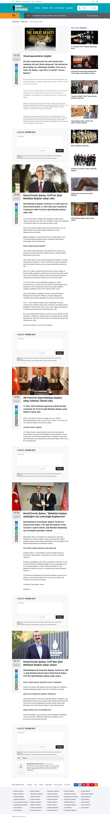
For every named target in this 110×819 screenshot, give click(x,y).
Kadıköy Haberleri (52, 802)
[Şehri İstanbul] (20, 8)
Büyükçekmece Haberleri (71, 796)
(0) (34, 772)
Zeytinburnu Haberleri (70, 810)
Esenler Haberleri (35, 799)
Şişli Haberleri (85, 807)
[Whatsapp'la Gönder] (16, 74)
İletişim (41, 785)
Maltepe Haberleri (36, 805)
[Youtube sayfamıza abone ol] (84, 784)
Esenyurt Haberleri (52, 799)
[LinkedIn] (16, 71)
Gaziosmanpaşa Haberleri (21, 802)
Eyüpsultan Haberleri (70, 799)
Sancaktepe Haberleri (70, 805)
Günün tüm (92, 15)
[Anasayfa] (13, 1)
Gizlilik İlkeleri (48, 785)
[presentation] (18, 16)
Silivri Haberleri (18, 807)
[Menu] (79, 8)
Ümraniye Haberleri (36, 810)
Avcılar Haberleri (85, 791)
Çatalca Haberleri (86, 796)
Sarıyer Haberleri (86, 805)
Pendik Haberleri (52, 805)
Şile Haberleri (68, 807)
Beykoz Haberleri (35, 796)
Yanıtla (29, 772)
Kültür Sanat (60, 8)
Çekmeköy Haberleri (19, 799)
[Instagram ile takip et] (88, 784)
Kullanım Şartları (58, 785)
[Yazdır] (16, 80)
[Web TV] (93, 1)
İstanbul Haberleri (19, 791)
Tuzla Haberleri (18, 810)
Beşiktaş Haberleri (19, 796)
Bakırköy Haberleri (52, 794)
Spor (51, 8)
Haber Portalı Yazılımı (20, 816)
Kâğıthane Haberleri (69, 802)
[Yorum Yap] (16, 83)
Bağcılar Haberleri (19, 794)
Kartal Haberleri (85, 802)
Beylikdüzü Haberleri (53, 796)
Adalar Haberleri (35, 791)
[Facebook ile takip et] (76, 784)
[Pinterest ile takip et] (92, 784)
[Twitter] (16, 68)
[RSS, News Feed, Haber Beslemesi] (96, 784)
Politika (45, 8)
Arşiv (33, 1)
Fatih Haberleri (85, 799)
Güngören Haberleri (36, 802)
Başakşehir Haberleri (70, 794)
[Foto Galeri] (97, 1)
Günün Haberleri (26, 1)
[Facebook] (16, 65)
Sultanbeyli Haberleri (36, 807)
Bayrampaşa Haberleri (87, 794)
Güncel (37, 8)
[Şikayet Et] (61, 772)
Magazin (69, 8)
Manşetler (18, 1)
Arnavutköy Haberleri (53, 791)
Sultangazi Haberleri (53, 807)
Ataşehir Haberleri (69, 791)
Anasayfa (29, 785)
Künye (35, 785)
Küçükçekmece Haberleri (21, 805)
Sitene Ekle (38, 1)
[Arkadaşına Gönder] (16, 77)
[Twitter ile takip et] (80, 784)
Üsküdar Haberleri (52, 810)
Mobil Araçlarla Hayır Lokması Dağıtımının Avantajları (47, 15)
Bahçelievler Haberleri (37, 794)
